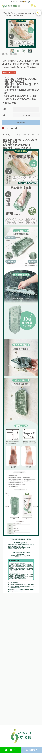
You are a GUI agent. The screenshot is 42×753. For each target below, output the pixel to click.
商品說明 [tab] (6, 134)
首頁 (4, 12)
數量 (4, 115)
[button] (39, 6)
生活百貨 (9, 12)
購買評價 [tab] (35, 134)
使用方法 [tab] (16, 134)
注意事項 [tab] (25, 134)
